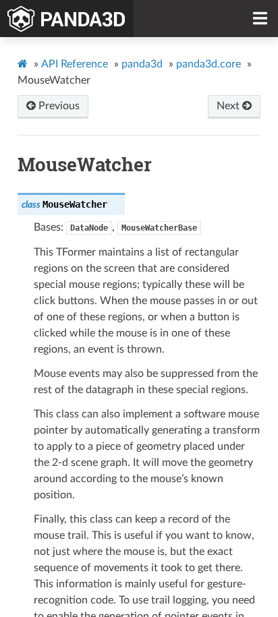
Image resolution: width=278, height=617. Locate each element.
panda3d (142, 64)
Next (229, 105)
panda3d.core (208, 64)
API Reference (74, 64)
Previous (58, 105)
